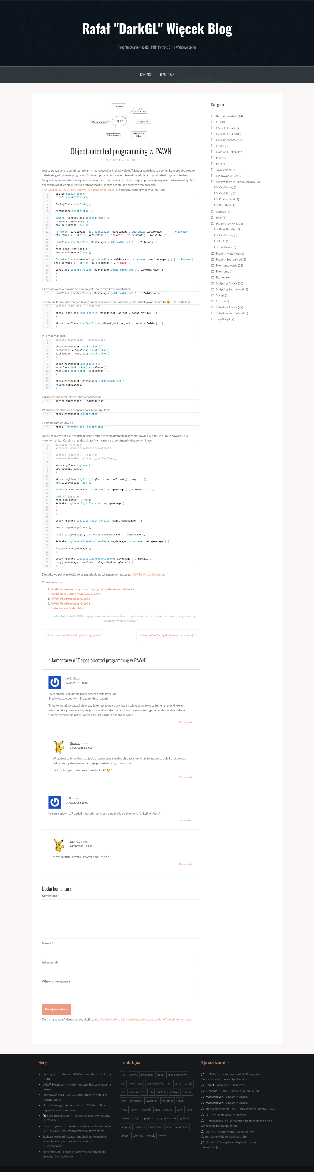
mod (180, 1100)
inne (123, 1100)
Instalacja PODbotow (230, 1085)
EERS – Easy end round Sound (239, 1091)
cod (140, 1083)
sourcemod (181, 1127)
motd (124, 1109)
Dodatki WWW (226, 140)
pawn (172, 616)
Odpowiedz (185, 722)
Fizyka (220, 146)
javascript (152, 1100)
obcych (146, 1109)
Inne (219, 158)
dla (123, 1092)
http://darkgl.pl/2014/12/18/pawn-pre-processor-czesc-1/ (80, 189)
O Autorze (167, 74)
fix (151, 1092)
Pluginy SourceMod (229, 259)
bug (123, 1083)
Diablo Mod (227, 199)
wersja (151, 1135)
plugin (136, 1118)
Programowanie (226, 265)
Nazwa (47, 943)
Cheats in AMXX (237, 1097)
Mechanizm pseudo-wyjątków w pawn (75, 594)
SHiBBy (211, 1115)
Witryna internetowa (56, 981)
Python (221, 277)
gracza (187, 1092)
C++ (219, 122)
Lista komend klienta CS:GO (257, 1109)
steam (125, 1135)
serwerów (156, 1127)
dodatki (133, 1092)
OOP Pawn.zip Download (149, 574)
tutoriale (132, 620)
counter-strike (155, 1083)
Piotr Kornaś (214, 1120)
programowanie (114, 620)
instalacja (136, 1100)
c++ (131, 1083)
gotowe (174, 1092)
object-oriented (138, 616)
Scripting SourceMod (230, 289)
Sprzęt (220, 295)
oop (152, 616)
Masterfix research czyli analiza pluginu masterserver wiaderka (92, 589)
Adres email (51, 962)
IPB (218, 164)
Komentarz (50, 895)
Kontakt (145, 74)
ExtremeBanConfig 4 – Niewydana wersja (167, 635)
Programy (222, 271)
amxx (98, 616)
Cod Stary (225, 193)
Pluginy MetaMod (228, 253)
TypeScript (223, 319)
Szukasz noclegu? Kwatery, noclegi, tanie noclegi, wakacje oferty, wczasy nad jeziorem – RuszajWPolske (75, 1141)
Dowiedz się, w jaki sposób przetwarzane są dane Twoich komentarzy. (146, 1019)
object (122, 616)
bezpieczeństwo (177, 1074)
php (189, 1109)
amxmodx (147, 1074)
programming (187, 616)
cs (169, 1083)
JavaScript (223, 170)
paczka (168, 1109)
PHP (219, 217)
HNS (222, 241)
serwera (140, 1127)
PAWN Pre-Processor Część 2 (70, 598)
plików (125, 1118)
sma (168, 1127)
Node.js (221, 211)
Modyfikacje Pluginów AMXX (235, 182)
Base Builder (227, 229)
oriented (162, 616)
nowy (134, 1109)
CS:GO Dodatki (226, 128)
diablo (188, 1083)
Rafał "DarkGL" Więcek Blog (157, 28)
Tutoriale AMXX (71, 616)
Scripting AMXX (226, 283)
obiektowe (110, 616)
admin (132, 1074)
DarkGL (131, 160)
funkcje (161, 1092)
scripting (126, 1127)
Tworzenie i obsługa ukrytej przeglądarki (74, 635)
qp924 (210, 1074)
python (184, 1118)
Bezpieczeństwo (226, 116)
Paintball (225, 205)
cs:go (178, 1083)
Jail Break (225, 247)
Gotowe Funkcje (227, 152)
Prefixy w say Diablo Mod (67, 608)
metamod (167, 1100)
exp (144, 1092)
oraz (157, 1109)
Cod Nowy (226, 187)
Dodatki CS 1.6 (226, 134)
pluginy (148, 1118)
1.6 (123, 1074)
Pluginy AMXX (225, 223)
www (162, 1135)
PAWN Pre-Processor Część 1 (70, 603)
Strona (220, 301)
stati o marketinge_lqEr (221, 1109)
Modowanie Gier (227, 176)
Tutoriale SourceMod (230, 313)
